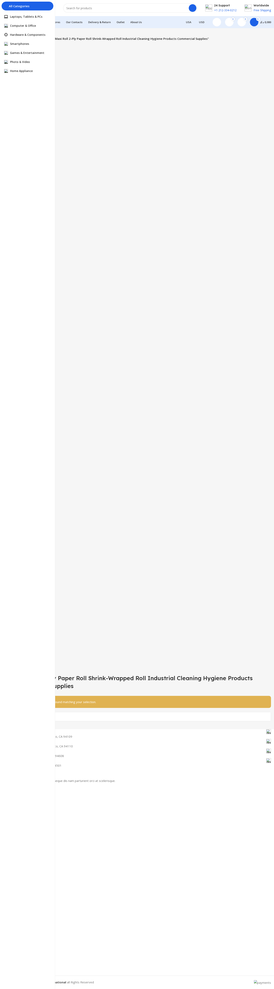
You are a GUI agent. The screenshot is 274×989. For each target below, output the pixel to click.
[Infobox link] (143, 731)
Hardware (21, 819)
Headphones (23, 833)
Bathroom (21, 840)
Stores (19, 862)
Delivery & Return (26, 876)
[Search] (192, 8)
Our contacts (23, 869)
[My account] (217, 22)
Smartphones (23, 805)
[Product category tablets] (143, 357)
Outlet (19, 882)
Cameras (21, 826)
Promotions (22, 855)
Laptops (20, 812)
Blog (18, 898)
